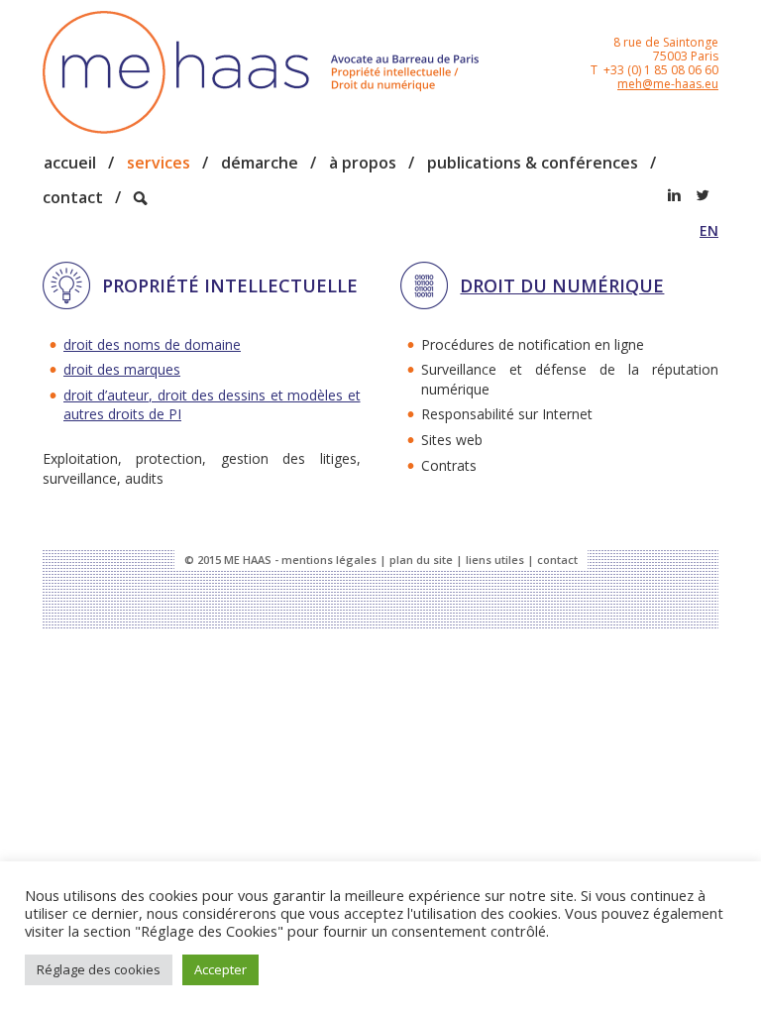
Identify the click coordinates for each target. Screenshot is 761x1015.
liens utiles (495, 559)
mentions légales (329, 559)
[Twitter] (703, 195)
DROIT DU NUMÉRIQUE (562, 285)
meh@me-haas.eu (667, 83)
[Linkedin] (674, 195)
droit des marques (121, 369)
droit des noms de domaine (152, 344)
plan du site (421, 559)
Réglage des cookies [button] (99, 969)
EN (709, 230)
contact (557, 559)
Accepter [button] (220, 969)
